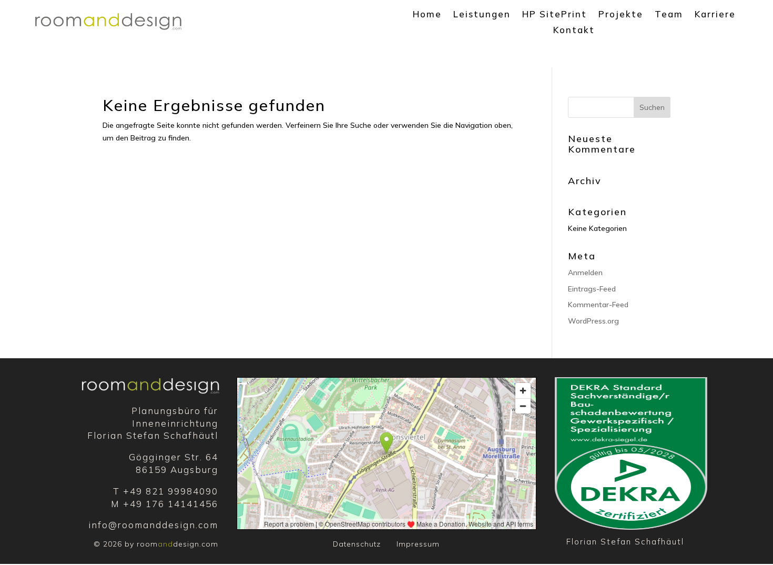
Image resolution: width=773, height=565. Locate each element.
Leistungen (482, 15)
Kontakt (574, 30)
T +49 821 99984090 (165, 491)
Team (669, 15)
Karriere (715, 15)
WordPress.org (593, 321)
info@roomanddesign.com (153, 524)
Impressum (418, 544)
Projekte (620, 15)
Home (427, 15)
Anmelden (585, 272)
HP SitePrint (554, 15)
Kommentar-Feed (598, 304)
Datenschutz (357, 544)
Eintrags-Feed (592, 289)
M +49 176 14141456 (164, 503)
